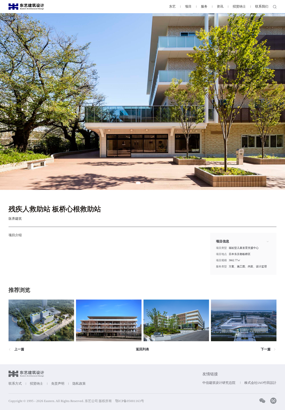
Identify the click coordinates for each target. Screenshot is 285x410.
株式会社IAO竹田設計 (260, 383)
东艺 (172, 6)
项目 (188, 6)
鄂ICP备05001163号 (129, 401)
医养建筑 (15, 219)
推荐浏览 (19, 290)
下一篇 (266, 349)
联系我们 (261, 6)
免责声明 (57, 383)
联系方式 (15, 383)
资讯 (220, 6)
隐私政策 (79, 383)
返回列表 (142, 349)
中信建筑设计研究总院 (218, 383)
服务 (204, 6)
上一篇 (19, 349)
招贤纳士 (239, 6)
